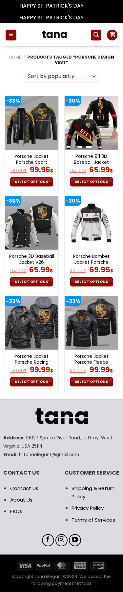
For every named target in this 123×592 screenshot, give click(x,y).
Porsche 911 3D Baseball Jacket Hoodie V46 (91, 162)
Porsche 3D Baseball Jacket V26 (31, 259)
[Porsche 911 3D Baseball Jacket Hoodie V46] (91, 123)
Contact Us (24, 488)
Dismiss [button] (94, 6)
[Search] (96, 35)
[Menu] (11, 35)
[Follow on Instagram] (61, 540)
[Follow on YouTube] (75, 540)
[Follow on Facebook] (48, 540)
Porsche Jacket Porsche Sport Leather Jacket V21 (31, 162)
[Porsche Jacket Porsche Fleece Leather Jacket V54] (91, 323)
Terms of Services (93, 519)
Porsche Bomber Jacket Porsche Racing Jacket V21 (91, 262)
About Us (21, 499)
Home (15, 57)
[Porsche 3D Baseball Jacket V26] (31, 223)
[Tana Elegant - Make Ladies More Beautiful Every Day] (53, 34)
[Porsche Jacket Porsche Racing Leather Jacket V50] (31, 323)
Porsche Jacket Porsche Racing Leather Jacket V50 (31, 362)
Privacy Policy (88, 508)
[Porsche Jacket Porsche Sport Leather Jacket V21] (31, 123)
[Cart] (112, 35)
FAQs (16, 511)
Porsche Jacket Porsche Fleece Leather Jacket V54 (91, 362)
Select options (31, 181)
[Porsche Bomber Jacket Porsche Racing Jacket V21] (91, 223)
